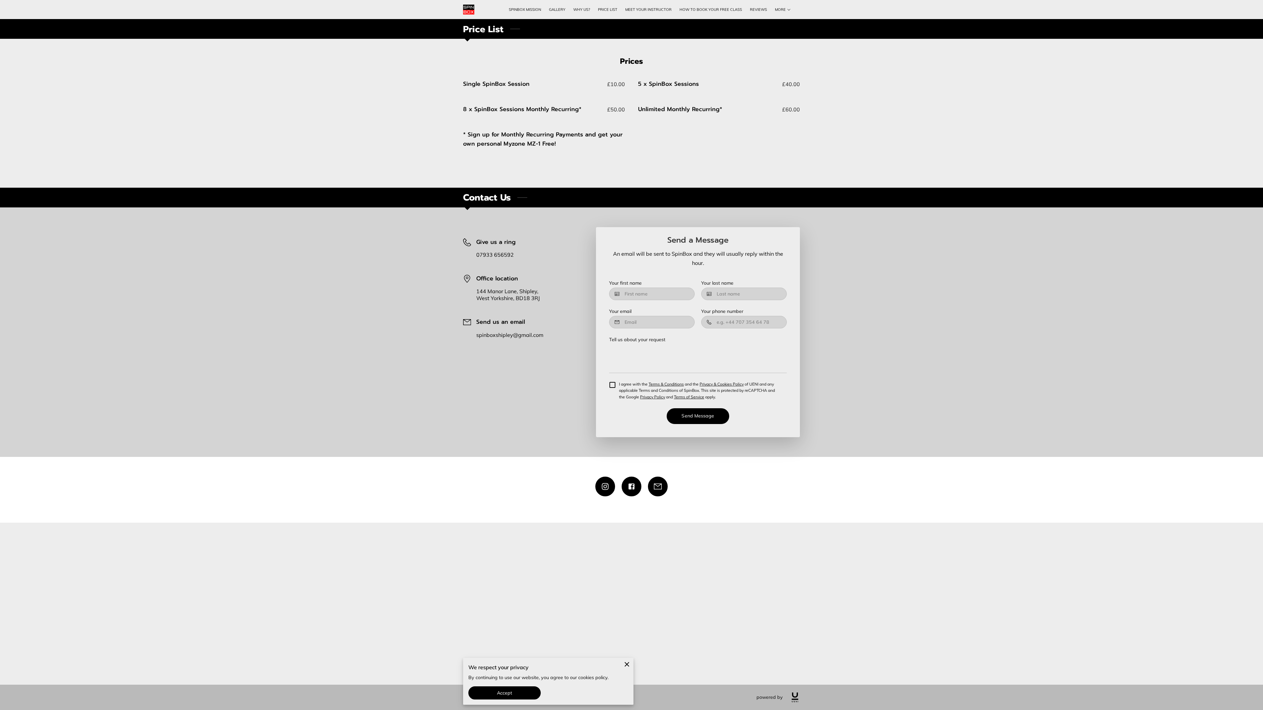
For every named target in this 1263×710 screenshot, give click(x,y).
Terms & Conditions (666, 384)
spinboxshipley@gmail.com (509, 335)
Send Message (697, 416)
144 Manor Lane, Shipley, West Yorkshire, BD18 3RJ (508, 294)
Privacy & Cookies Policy (722, 384)
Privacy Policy (652, 396)
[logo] (795, 697)
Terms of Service (689, 396)
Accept (504, 693)
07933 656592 (495, 254)
